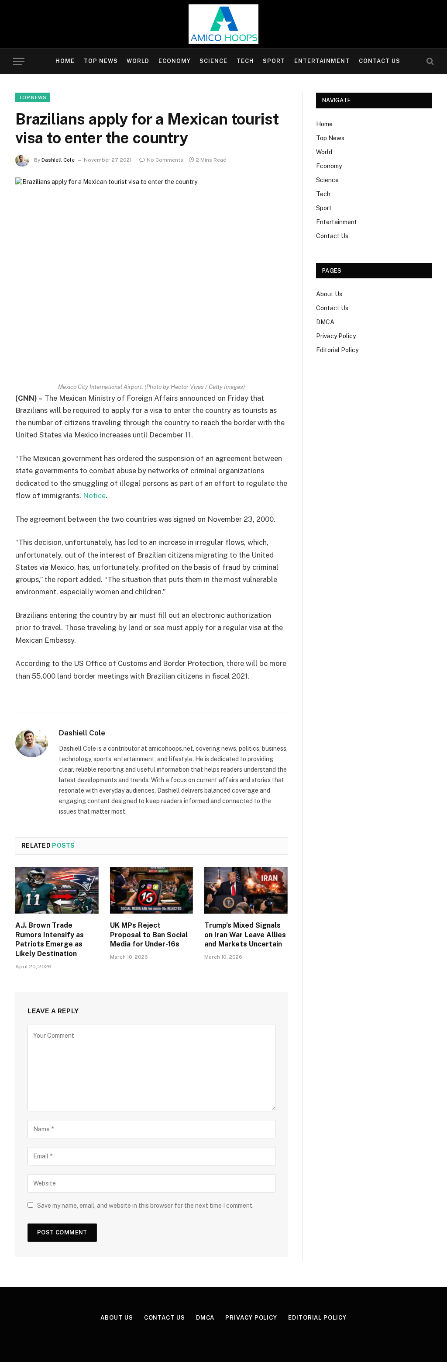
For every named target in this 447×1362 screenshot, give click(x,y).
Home (65, 61)
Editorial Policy (337, 350)
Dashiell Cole (58, 160)
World (138, 61)
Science (213, 61)
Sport (274, 61)
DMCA (325, 322)
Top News (101, 61)
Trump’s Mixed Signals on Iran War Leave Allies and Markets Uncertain (245, 935)
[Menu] (18, 61)
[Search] (429, 61)
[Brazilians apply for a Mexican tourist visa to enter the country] (151, 266)
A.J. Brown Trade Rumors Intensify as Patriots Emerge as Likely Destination (49, 939)
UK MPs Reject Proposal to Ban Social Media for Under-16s (149, 935)
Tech (245, 61)
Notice (94, 495)
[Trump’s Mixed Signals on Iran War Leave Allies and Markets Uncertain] (246, 890)
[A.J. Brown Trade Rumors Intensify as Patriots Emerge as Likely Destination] (57, 890)
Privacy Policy (336, 336)
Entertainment (322, 61)
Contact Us (379, 61)
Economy (174, 61)
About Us (329, 294)
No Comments (165, 160)
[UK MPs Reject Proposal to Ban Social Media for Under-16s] (151, 890)
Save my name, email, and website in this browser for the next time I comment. (145, 1205)
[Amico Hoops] (223, 24)
